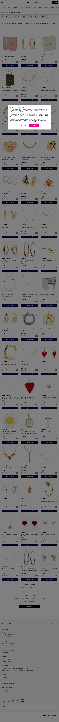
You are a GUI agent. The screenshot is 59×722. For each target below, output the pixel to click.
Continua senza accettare (45, 106)
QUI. (34, 121)
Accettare (34, 125)
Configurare (23, 125)
